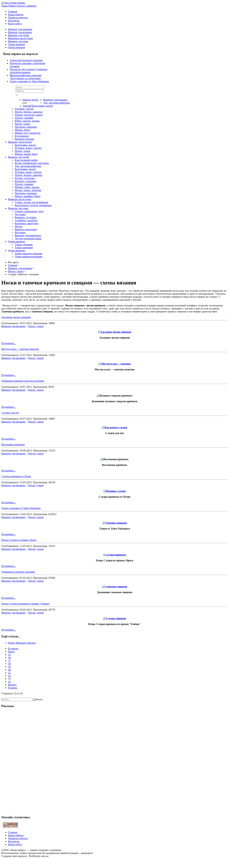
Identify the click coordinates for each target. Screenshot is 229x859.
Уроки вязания (16, 47)
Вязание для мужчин (20, 32)
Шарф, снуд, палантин (27, 132)
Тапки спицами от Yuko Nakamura (21, 508)
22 (9, 675)
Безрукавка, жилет (42, 105)
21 (9, 672)
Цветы (18, 226)
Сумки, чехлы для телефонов (31, 202)
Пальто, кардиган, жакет (29, 114)
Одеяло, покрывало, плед (29, 211)
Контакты (13, 20)
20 (9, 669)
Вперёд (12, 684)
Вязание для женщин (20, 29)
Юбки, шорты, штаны (27, 120)
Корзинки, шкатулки (26, 223)
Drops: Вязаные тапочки (22, 642)
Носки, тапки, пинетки (28, 190)
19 (9, 666)
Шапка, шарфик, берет (28, 196)
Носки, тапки (22, 123)
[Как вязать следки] (114, 427)
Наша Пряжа (18, 5)
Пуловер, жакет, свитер (28, 148)
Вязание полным (24, 139)
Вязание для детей (18, 35)
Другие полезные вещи (28, 238)
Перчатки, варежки (26, 126)
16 (9, 657)
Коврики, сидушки (25, 217)
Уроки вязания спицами (28, 253)
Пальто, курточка (25, 178)
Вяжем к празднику (26, 229)
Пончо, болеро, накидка (28, 111)
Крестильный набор (26, 160)
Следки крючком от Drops (16, 476)
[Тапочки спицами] (114, 522)
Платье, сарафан (24, 117)
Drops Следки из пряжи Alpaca (19, 540)
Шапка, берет (22, 129)
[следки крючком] (114, 554)
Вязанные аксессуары (20, 38)
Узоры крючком (24, 247)
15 (9, 654)
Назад (11, 651)
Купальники (22, 136)
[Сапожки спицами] (114, 586)
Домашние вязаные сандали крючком (22, 380)
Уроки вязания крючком (28, 256)
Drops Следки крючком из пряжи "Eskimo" (25, 603)
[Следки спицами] (114, 618)
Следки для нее (10, 412)
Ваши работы (15, 14)
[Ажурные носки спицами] (114, 332)
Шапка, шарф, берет (26, 154)
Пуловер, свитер (24, 108)
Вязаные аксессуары (19, 199)
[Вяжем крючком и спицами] (13, 2)
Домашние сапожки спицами (18, 571)
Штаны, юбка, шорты (27, 187)
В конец (12, 687)
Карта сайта (15, 23)
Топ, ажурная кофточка (56, 102)
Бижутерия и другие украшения (33, 205)
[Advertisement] (114, 761)
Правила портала (18, 17)
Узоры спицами (24, 244)
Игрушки (20, 232)
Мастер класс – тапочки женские (20, 349)
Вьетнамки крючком (13, 444)
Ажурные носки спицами (16, 317)
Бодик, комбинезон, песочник (32, 163)
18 (9, 663)
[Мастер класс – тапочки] (114, 363)
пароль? (27, 105)
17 (9, 660)
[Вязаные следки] (114, 491)
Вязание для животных (28, 235)
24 (9, 681)
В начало (13, 648)
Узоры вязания (16, 44)
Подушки (20, 214)
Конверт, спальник (25, 181)
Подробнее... (8, 343)
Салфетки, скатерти (26, 220)
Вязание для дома (18, 41)
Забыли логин (30, 99)
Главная (12, 11)
